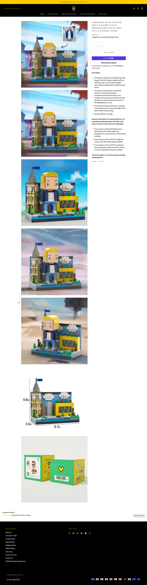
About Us (9, 532)
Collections (53, 14)
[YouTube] (85, 533)
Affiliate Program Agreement (15, 561)
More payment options (109, 62)
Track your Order (68, 14)
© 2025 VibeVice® (13, 580)
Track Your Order (11, 536)
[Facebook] (98, 161)
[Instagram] (77, 533)
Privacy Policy (10, 539)
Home (42, 14)
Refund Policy (10, 542)
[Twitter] (100, 161)
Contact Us (9, 558)
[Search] (138, 8)
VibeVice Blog (10, 548)
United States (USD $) (12, 8)
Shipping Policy (11, 545)
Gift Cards (103, 14)
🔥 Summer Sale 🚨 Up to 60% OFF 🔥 (73, 2)
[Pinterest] (102, 161)
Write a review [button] (139, 516)
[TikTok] (89, 533)
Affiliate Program (87, 14)
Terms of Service (11, 555)
